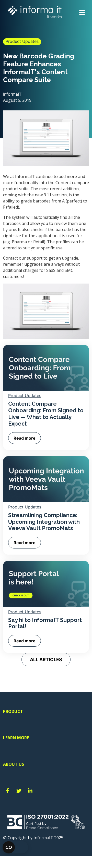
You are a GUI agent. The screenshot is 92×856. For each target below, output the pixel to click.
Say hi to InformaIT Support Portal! (45, 623)
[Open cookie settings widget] (15, 847)
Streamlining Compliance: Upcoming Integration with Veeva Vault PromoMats (44, 522)
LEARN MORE (16, 737)
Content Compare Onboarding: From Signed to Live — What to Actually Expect (46, 414)
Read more (25, 438)
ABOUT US (13, 764)
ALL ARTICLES (46, 659)
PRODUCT (13, 711)
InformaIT (12, 94)
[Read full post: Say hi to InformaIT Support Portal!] (46, 584)
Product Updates (22, 41)
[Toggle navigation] (82, 13)
